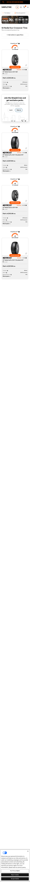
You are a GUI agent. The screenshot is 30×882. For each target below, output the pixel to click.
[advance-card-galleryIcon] (26, 65)
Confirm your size (15, 67)
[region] (15, 865)
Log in (11, 110)
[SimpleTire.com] (8, 7)
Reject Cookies (15, 874)
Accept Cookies (15, 878)
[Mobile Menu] (27, 7)
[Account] (21, 7)
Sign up (19, 110)
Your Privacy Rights (15, 870)
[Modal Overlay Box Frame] (15, 2)
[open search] (17, 7)
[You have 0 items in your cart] (24, 7)
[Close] (28, 851)
